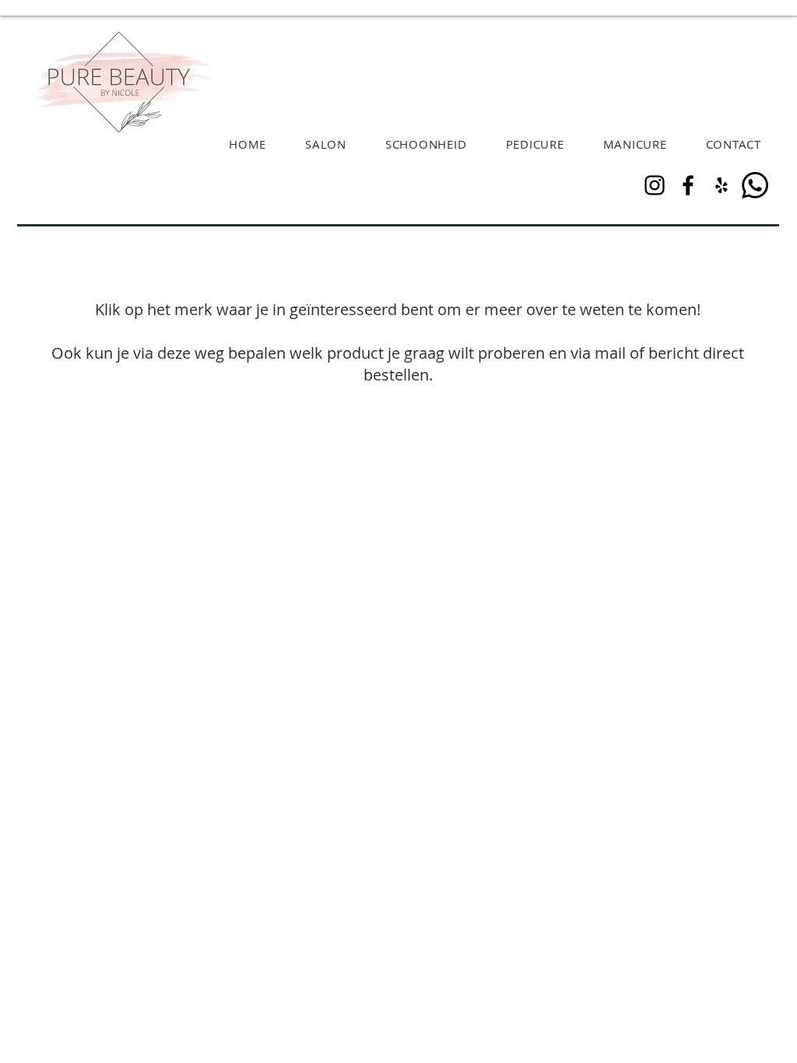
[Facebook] (688, 185)
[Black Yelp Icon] (721, 185)
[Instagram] (654, 185)
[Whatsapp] (755, 185)
